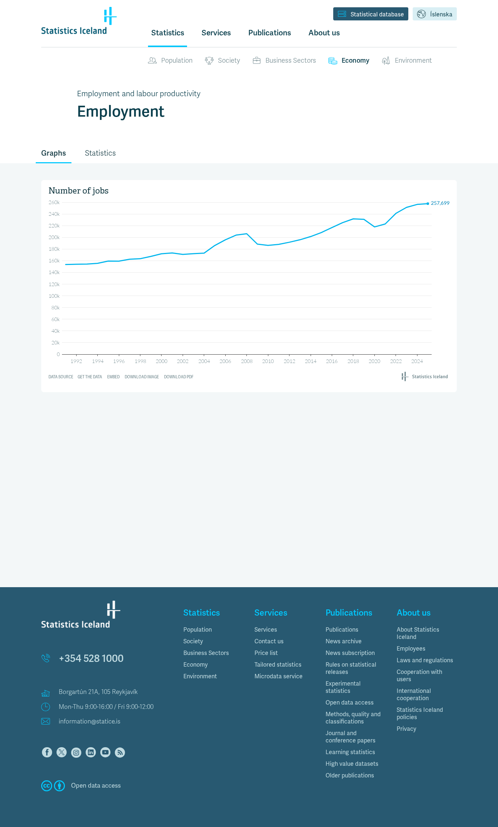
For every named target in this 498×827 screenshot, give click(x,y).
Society (229, 60)
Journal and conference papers (351, 737)
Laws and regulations (425, 660)
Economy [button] (195, 664)
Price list (266, 653)
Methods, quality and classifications (353, 718)
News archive (344, 641)
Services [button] (216, 33)
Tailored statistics (277, 664)
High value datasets (352, 764)
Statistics (167, 33)
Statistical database (377, 14)
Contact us (269, 641)
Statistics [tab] (100, 153)
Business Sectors (290, 60)
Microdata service (278, 676)
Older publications (350, 775)
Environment (413, 60)
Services (265, 629)
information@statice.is (89, 721)
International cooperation (414, 694)
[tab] (213, 629)
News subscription (350, 653)
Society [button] (193, 641)
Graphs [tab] (53, 153)
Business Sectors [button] (206, 653)
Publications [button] (269, 33)
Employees (411, 648)
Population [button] (197, 629)
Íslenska (441, 14)
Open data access (350, 702)
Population (176, 60)
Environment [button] (200, 676)
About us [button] (324, 33)
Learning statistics (350, 752)
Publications (342, 629)
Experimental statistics (343, 687)
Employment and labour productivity (139, 93)
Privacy (406, 729)
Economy (355, 60)
